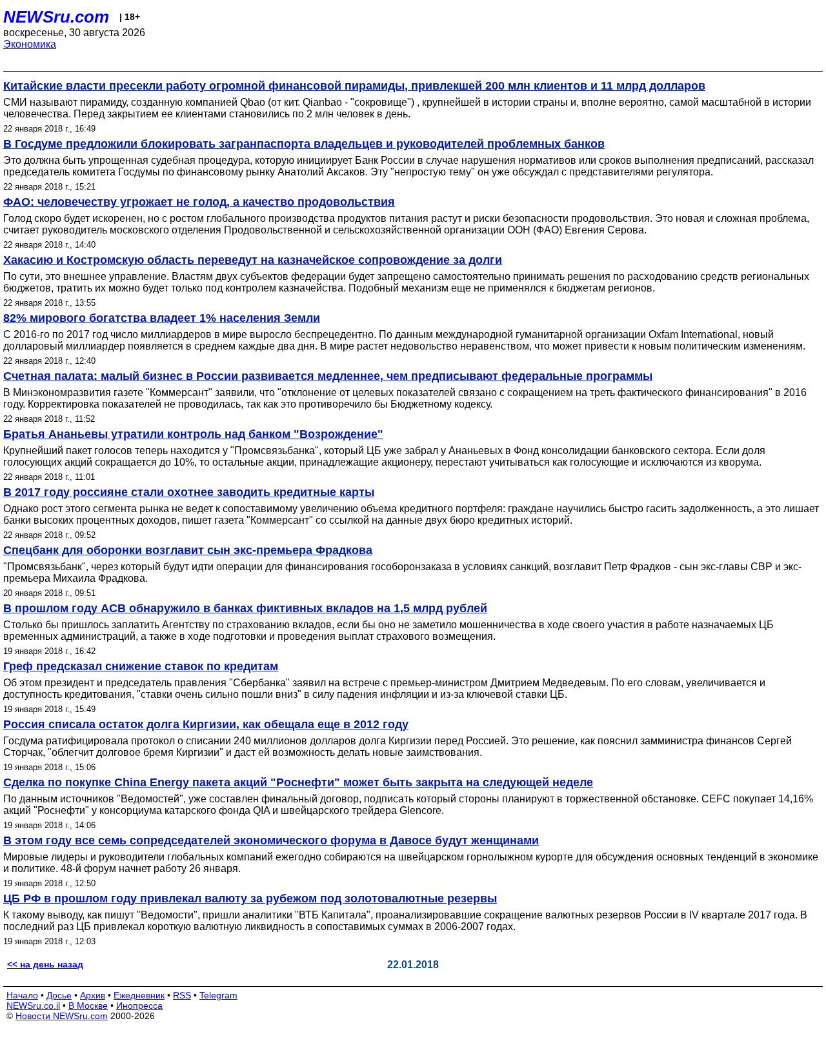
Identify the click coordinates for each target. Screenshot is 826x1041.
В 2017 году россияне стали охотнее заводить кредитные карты (188, 492)
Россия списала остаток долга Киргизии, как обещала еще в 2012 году (205, 724)
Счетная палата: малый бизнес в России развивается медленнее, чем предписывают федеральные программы (327, 376)
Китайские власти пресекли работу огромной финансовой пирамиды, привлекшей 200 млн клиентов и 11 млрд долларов (354, 85)
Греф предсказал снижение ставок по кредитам (140, 666)
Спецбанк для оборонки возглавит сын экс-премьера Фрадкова (187, 550)
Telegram (218, 995)
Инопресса (139, 1005)
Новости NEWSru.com (61, 1016)
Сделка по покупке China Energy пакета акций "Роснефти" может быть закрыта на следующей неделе (298, 782)
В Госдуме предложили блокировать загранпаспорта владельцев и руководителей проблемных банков (304, 143)
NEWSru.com (56, 16)
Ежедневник (139, 995)
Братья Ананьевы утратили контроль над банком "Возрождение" (193, 434)
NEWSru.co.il (33, 1005)
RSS (182, 995)
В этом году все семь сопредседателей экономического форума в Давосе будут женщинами (271, 840)
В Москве (88, 1005)
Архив (92, 995)
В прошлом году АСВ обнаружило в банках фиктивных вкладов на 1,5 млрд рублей (245, 608)
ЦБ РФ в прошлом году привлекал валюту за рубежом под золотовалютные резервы (250, 898)
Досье (59, 995)
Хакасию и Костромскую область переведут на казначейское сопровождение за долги (252, 259)
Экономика (29, 44)
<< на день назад (45, 964)
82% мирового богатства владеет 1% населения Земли (161, 318)
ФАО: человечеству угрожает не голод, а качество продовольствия (199, 201)
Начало (22, 995)
